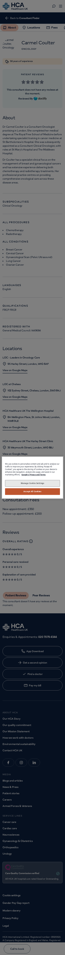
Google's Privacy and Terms (33, 474)
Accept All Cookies (32, 491)
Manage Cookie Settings (32, 483)
